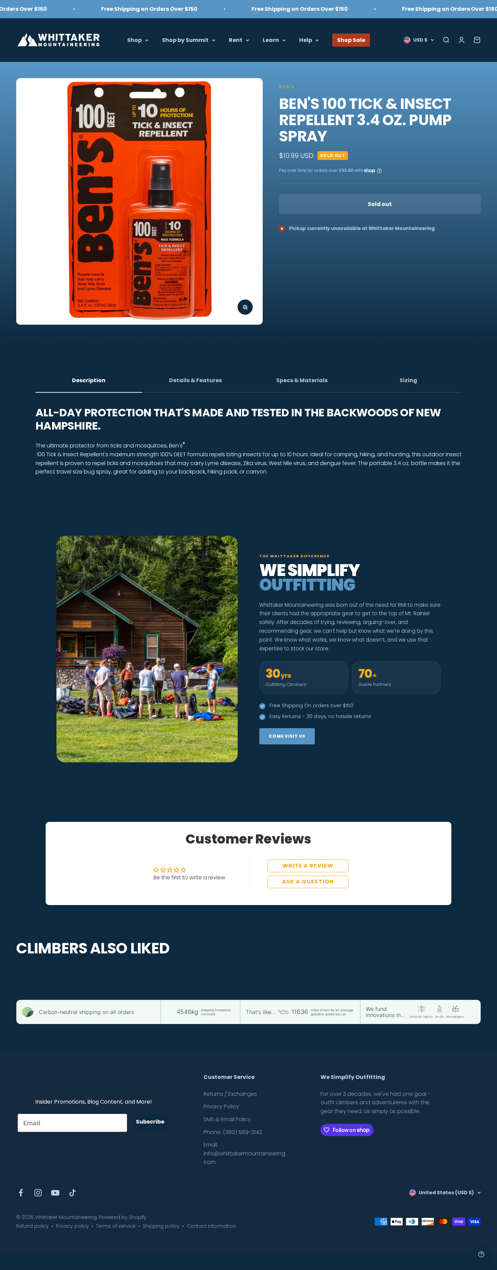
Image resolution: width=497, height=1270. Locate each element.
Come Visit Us (287, 736)
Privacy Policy (221, 1106)
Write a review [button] (308, 866)
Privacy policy (72, 1226)
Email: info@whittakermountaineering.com (245, 1153)
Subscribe (150, 1122)
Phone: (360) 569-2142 (233, 1132)
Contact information (211, 1226)
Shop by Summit (185, 40)
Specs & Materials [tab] (302, 380)
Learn (271, 40)
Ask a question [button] (308, 881)
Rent (235, 40)
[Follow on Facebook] (20, 1192)
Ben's (287, 87)
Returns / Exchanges (230, 1094)
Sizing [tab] (408, 380)
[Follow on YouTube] (55, 1192)
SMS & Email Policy (227, 1119)
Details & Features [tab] (195, 380)
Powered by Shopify (122, 1217)
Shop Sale (351, 40)
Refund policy (32, 1226)
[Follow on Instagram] (38, 1192)
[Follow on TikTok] (72, 1192)
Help (305, 40)
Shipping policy (161, 1226)
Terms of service (116, 1226)
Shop (134, 40)
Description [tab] (88, 380)
